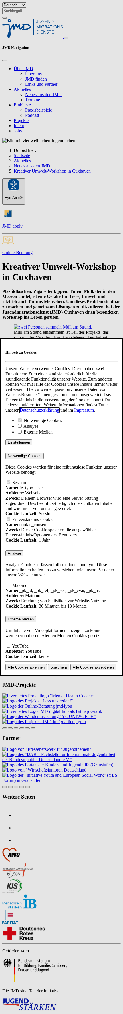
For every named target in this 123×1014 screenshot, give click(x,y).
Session (18, 482)
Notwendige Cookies (42, 420)
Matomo (19, 585)
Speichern (58, 667)
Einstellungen (19, 442)
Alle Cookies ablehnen (26, 667)
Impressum (84, 410)
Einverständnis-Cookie (32, 519)
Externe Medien (38, 431)
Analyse (30, 426)
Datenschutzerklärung (39, 410)
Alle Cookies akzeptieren (93, 667)
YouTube (20, 645)
